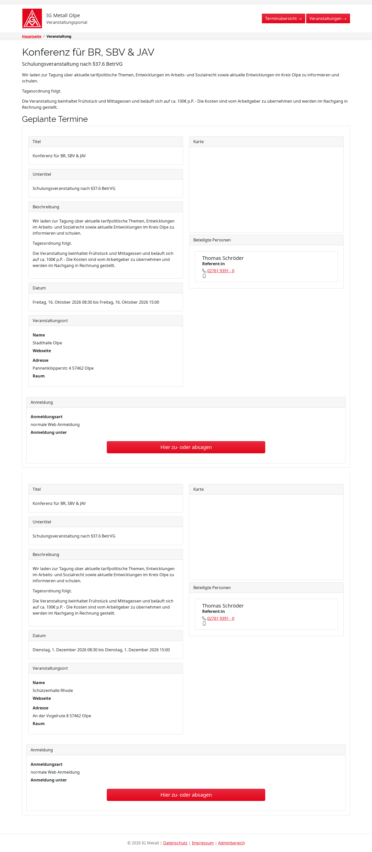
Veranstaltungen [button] (326, 18)
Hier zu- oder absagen (186, 447)
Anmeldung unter (49, 432)
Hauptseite (31, 36)
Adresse (40, 360)
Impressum (203, 843)
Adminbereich (231, 843)
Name (39, 335)
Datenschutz (175, 843)
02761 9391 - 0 (220, 271)
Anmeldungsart (47, 416)
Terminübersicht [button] (281, 18)
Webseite (42, 350)
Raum (39, 376)
